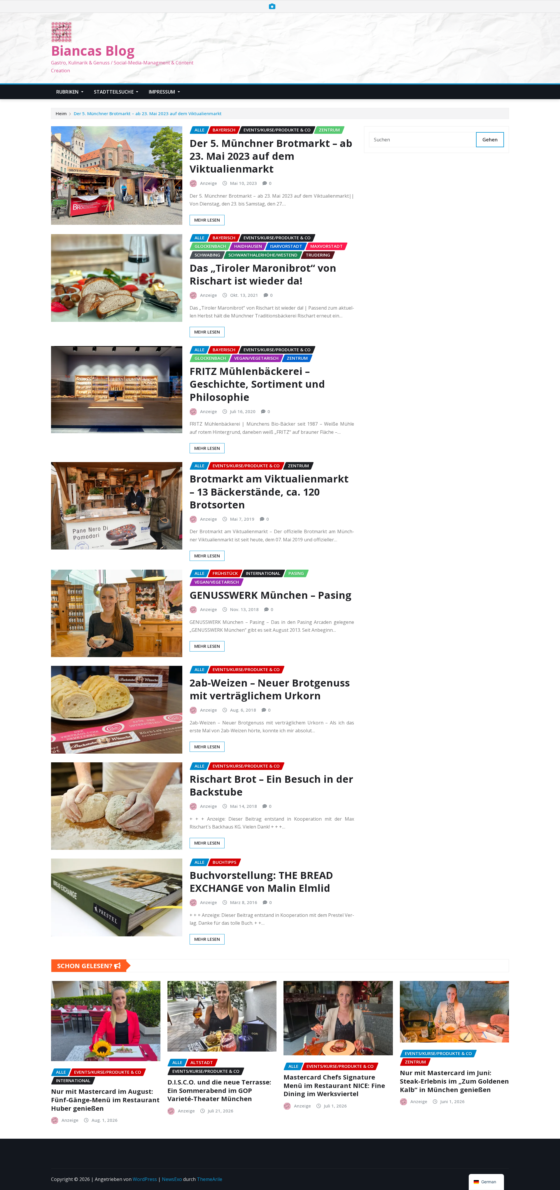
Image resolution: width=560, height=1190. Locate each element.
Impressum (162, 92)
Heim (61, 113)
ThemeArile (209, 1179)
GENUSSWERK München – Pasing (270, 595)
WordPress (145, 1179)
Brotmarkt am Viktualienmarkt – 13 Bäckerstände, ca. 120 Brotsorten (269, 491)
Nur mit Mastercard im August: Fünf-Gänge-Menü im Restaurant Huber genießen (105, 1099)
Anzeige (208, 183)
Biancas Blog (92, 50)
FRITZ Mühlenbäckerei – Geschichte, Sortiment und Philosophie (257, 383)
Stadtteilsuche (114, 92)
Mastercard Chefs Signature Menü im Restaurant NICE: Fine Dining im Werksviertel (334, 1085)
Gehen (490, 139)
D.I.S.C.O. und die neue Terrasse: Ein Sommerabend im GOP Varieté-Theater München (219, 1090)
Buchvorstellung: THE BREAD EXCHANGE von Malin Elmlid (261, 881)
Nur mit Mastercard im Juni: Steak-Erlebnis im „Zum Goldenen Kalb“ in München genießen (454, 1081)
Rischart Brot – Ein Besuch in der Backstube (271, 785)
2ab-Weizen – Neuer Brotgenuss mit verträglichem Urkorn (270, 689)
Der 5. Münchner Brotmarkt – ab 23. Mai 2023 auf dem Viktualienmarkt (148, 113)
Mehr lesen (207, 220)
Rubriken (68, 92)
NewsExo (172, 1179)
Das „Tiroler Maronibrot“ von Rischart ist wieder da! (263, 274)
